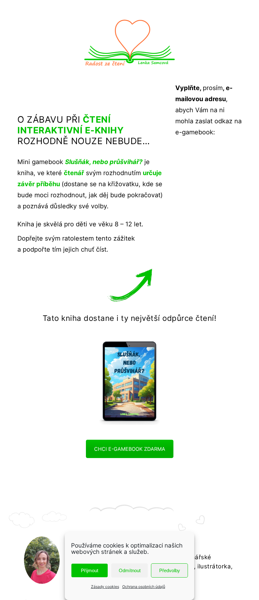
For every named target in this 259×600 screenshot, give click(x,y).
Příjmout (89, 570)
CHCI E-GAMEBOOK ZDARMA (129, 449)
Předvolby (169, 570)
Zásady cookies (105, 586)
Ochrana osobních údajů (143, 586)
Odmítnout (130, 570)
